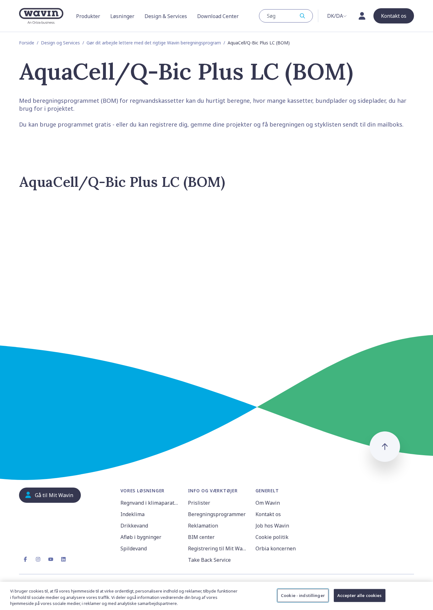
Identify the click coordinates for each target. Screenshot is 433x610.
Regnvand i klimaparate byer (150, 502)
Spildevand (133, 548)
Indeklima (132, 514)
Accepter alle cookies (359, 595)
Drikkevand (134, 525)
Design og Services (60, 43)
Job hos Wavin (272, 525)
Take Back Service (209, 559)
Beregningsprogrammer (217, 514)
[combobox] (286, 16)
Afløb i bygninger (140, 537)
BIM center (201, 537)
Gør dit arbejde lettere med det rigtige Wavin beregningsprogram (154, 43)
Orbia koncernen (275, 548)
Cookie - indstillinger (303, 595)
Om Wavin (267, 502)
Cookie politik (271, 537)
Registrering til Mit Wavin (218, 548)
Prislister (199, 502)
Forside (26, 43)
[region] (216, 596)
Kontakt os (268, 514)
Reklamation (203, 525)
